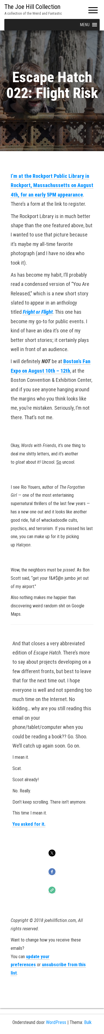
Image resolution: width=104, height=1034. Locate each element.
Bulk (88, 1022)
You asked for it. (28, 824)
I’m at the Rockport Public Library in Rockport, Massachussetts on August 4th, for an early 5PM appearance (52, 185)
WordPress (56, 1022)
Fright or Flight (38, 312)
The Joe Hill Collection (32, 6)
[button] (85, 24)
